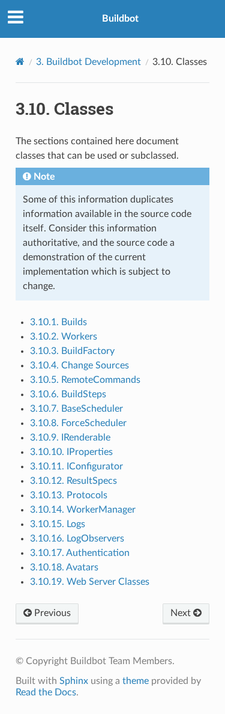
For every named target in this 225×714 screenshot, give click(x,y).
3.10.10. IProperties (71, 452)
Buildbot (120, 18)
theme (135, 681)
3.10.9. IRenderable (70, 437)
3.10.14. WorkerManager (83, 509)
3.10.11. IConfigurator (76, 466)
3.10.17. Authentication (80, 553)
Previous (51, 613)
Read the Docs (46, 692)
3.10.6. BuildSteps (68, 394)
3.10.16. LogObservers (77, 538)
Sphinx (73, 681)
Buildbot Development (88, 62)
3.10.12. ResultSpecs (73, 481)
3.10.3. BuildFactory (72, 351)
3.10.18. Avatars (64, 567)
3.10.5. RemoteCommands (85, 380)
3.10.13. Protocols (68, 495)
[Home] (20, 61)
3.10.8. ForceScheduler (78, 423)
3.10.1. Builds (58, 322)
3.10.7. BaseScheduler (76, 408)
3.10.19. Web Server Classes (89, 582)
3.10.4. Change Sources (79, 365)
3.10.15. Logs (57, 524)
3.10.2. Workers (63, 336)
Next (181, 613)
